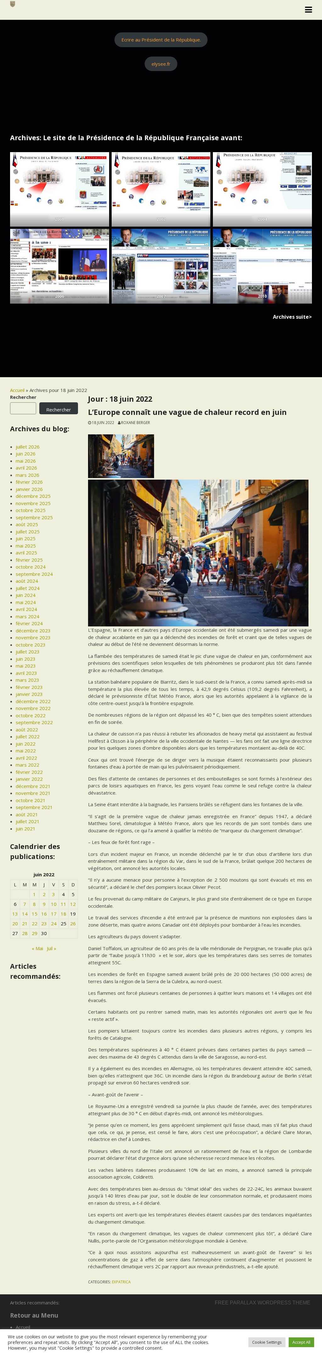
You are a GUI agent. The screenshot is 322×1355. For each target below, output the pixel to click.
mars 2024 (27, 616)
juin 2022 (26, 744)
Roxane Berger (135, 422)
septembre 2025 (34, 517)
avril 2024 (26, 609)
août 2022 (27, 729)
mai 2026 (26, 461)
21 (25, 923)
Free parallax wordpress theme (262, 1302)
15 (34, 914)
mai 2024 (26, 602)
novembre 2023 (33, 637)
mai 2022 (26, 750)
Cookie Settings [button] (267, 1342)
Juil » (51, 948)
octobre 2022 (31, 715)
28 (25, 933)
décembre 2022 (33, 701)
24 (54, 923)
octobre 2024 (31, 567)
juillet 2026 (28, 446)
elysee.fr (161, 64)
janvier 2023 (29, 694)
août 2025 (27, 524)
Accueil (17, 390)
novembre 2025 (33, 503)
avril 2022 (26, 758)
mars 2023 (27, 680)
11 (63, 904)
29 (34, 933)
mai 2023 (26, 666)
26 (73, 923)
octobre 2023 (31, 645)
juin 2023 (26, 659)
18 (63, 914)
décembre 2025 (33, 496)
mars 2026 (27, 475)
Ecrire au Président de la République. (161, 39)
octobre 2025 (31, 510)
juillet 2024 (28, 588)
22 (34, 923)
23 (44, 923)
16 (44, 914)
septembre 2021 (34, 807)
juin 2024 (26, 595)
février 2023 (29, 687)
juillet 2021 (28, 821)
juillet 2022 (28, 736)
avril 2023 (26, 673)
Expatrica (121, 1281)
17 (54, 914)
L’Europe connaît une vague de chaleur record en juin (187, 412)
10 (54, 904)
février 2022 (29, 772)
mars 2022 (27, 765)
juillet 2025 (28, 531)
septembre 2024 (34, 574)
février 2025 (29, 560)
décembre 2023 (33, 630)
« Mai (37, 948)
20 (15, 923)
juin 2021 (26, 828)
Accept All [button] (301, 1342)
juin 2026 (26, 453)
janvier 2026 (29, 489)
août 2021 (27, 814)
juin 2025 (26, 538)
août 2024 (27, 581)
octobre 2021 (31, 800)
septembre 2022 (34, 722)
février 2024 (29, 623)
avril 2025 (26, 552)
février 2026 (29, 482)
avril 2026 (26, 468)
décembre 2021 (33, 786)
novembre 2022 (33, 708)
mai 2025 (26, 546)
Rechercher (23, 397)
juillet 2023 (28, 651)
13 (15, 914)
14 (25, 914)
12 (73, 904)
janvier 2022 (29, 779)
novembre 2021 (33, 793)
